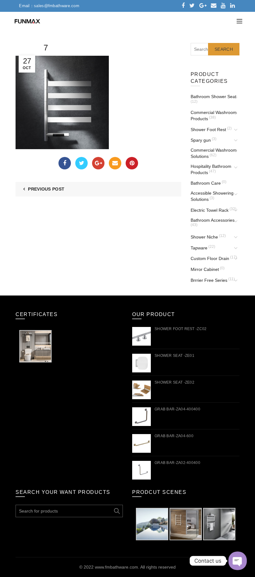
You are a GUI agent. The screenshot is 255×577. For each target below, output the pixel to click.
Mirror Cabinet (205, 269)
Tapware (199, 247)
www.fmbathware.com (116, 567)
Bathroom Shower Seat (213, 96)
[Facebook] (64, 163)
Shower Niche (204, 236)
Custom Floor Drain (210, 258)
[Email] (115, 163)
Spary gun (201, 140)
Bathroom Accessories (212, 220)
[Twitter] (81, 163)
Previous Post (46, 189)
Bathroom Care (206, 183)
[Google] (98, 163)
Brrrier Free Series (209, 280)
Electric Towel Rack (210, 210)
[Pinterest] (132, 163)
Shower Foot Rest (208, 129)
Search (224, 49)
